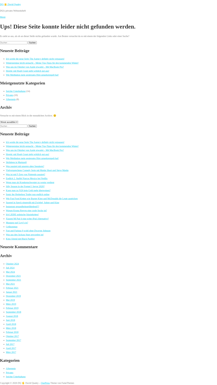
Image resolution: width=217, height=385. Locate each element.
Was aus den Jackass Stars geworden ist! (25, 234)
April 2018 (11, 324)
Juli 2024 (10, 268)
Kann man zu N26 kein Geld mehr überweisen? (28, 190)
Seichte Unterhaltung (16, 91)
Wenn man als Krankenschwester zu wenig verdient (30, 182)
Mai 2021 (10, 284)
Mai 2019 (10, 300)
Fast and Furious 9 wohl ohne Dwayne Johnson (28, 230)
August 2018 (12, 316)
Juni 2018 (10, 320)
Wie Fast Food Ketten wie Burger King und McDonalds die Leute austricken (42, 198)
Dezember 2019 (13, 296)
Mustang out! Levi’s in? (17, 222)
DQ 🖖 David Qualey (10, 4)
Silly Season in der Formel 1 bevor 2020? (25, 186)
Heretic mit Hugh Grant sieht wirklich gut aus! (27, 71)
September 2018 (13, 312)
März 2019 (11, 304)
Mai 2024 (10, 272)
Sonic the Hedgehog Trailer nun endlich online (27, 194)
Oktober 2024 (12, 264)
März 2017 (11, 352)
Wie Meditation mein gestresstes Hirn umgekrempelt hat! (32, 75)
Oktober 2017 (12, 336)
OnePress (45, 383)
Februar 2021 (12, 288)
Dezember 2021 (13, 276)
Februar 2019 (12, 308)
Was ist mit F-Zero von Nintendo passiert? (25, 174)
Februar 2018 (12, 332)
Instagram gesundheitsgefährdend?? (22, 206)
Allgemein (11, 99)
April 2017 (11, 348)
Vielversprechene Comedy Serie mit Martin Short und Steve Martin (37, 170)
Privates (9, 95)
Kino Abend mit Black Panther (20, 239)
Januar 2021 (11, 292)
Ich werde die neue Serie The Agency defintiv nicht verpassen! (35, 59)
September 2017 (13, 340)
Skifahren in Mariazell (16, 162)
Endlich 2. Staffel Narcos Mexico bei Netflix (27, 178)
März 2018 (11, 328)
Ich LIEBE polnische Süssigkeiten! (22, 214)
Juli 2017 (10, 344)
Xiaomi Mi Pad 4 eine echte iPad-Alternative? (27, 218)
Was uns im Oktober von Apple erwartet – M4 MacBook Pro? (35, 67)
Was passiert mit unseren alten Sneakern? (25, 166)
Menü (2, 17)
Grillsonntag (11, 226)
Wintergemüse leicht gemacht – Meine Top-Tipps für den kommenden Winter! (42, 63)
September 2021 (13, 280)
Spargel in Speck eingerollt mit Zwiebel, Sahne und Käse (32, 202)
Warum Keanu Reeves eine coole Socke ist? (26, 210)
